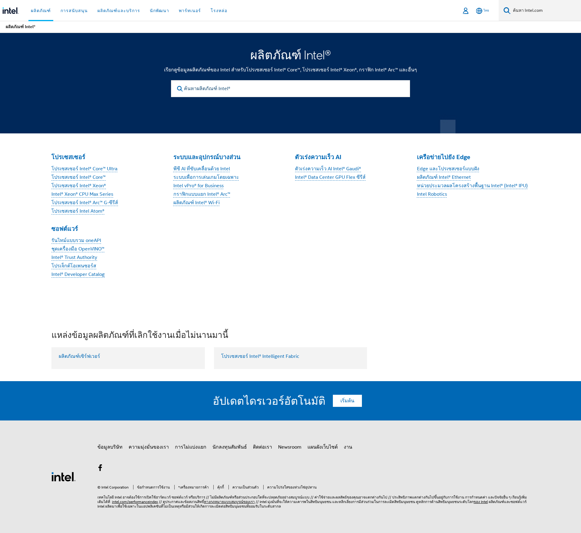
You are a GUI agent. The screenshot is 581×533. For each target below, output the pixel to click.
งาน (348, 447)
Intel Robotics (432, 194)
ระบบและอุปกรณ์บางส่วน (207, 157)
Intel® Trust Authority (74, 257)
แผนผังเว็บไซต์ (322, 447)
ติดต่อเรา (262, 447)
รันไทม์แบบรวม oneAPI (76, 240)
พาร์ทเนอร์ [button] (190, 10)
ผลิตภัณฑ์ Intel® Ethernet (444, 177)
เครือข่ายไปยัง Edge (443, 157)
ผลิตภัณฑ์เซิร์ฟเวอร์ (79, 356)
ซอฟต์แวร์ (64, 228)
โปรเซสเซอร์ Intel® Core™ (78, 177)
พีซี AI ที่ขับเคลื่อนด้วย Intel (201, 169)
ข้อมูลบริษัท (110, 447)
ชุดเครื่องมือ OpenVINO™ (77, 249)
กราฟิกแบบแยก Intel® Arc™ (201, 194)
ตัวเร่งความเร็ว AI (318, 157)
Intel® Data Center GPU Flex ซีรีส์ (330, 177)
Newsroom (289, 447)
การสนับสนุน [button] (74, 10)
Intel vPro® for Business (198, 186)
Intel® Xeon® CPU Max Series (82, 194)
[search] (180, 89)
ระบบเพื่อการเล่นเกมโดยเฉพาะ (206, 177)
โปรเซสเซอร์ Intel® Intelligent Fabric (260, 356)
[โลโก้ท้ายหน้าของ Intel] (63, 476)
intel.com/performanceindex (135, 501)
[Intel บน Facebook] (100, 468)
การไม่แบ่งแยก (190, 447)
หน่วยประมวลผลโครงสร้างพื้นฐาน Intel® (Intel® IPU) (472, 186)
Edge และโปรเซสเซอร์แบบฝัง (448, 169)
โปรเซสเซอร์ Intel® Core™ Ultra (84, 169)
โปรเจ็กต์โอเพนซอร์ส (73, 266)
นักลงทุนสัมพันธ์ (229, 447)
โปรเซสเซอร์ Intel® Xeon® (78, 186)
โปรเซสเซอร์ (68, 157)
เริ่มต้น (347, 401)
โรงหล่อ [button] (219, 10)
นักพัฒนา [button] (159, 10)
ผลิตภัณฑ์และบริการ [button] (118, 10)
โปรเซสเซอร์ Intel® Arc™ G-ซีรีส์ (84, 203)
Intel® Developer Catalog (78, 274)
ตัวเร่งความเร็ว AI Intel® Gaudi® (328, 169)
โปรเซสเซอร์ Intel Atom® (77, 211)
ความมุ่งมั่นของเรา (149, 447)
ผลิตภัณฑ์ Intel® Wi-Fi (196, 203)
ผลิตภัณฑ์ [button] (41, 10)
